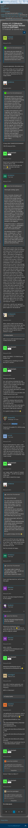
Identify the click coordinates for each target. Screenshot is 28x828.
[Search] (18, 2)
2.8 (19, 15)
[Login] (22, 2)
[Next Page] (21, 812)
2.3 (8, 15)
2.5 (11, 15)
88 (19, 811)
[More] (24, 43)
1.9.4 (16, 16)
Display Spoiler (9, 335)
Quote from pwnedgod (12, 791)
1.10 (19, 16)
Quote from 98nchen (12, 616)
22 (14, 811)
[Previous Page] (6, 812)
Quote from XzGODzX (12, 761)
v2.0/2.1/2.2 (4, 15)
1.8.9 (12, 16)
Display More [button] (14, 770)
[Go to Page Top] (25, 825)
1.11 (22, 16)
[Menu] (26, 2)
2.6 (14, 15)
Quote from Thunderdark (13, 494)
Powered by (14, 825)
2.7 (16, 15)
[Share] (24, 32)
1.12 (25, 16)
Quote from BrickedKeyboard (14, 48)
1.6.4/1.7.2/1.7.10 (5, 16)
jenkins (20, 13)
